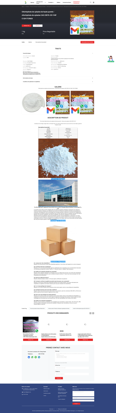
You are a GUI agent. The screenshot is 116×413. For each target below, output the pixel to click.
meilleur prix (26, 25)
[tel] (42, 357)
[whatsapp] (32, 357)
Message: (57, 351)
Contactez (59, 378)
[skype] (39, 357)
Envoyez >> (76, 403)
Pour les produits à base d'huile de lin (37, 308)
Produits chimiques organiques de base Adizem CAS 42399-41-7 (30, 335)
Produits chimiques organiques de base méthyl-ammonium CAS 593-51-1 (48, 335)
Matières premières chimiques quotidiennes (62, 389)
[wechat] (36, 357)
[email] (29, 357)
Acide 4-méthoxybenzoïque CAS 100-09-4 (81, 308)
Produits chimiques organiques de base (38, 6)
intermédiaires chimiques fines (62, 396)
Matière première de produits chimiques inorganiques (62, 393)
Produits (27, 6)
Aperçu (23, 6)
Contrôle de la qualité (47, 393)
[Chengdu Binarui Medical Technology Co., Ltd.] (25, 2)
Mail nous (38, 25)
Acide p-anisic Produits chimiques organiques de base (58, 308)
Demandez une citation (87, 42)
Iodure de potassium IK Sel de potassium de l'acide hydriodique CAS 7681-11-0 (85, 335)
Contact (45, 395)
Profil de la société (46, 388)
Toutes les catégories (61, 399)
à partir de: (57, 365)
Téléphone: (57, 371)
